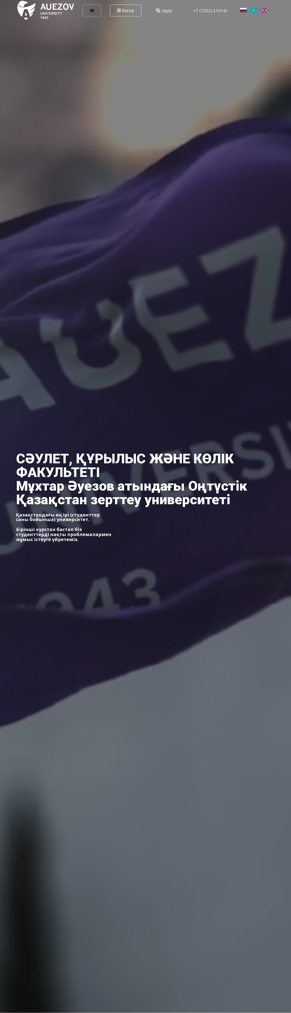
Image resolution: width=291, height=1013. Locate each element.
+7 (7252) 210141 (210, 10)
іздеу (166, 10)
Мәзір (127, 10)
